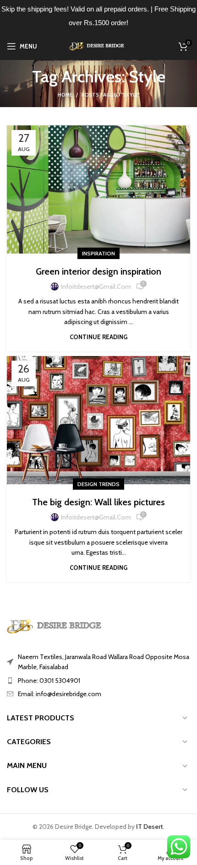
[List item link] (98, 681)
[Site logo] (98, 45)
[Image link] (57, 626)
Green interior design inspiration (98, 271)
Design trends (98, 484)
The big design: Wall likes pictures (98, 502)
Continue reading (98, 337)
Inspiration (98, 253)
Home (65, 95)
